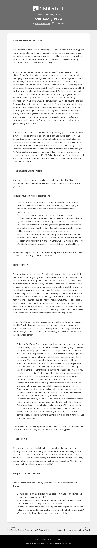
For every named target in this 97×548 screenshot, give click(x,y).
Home (36, 539)
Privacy (60, 539)
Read (39, 14)
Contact (43, 539)
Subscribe (51, 539)
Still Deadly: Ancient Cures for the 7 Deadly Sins (28, 528)
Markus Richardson (42, 23)
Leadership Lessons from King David (73, 528)
